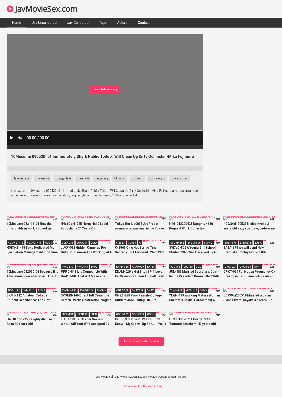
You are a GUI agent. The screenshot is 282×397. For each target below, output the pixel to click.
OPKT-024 (230, 266)
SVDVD (208, 242)
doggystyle (63, 178)
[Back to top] (267, 383)
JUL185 (188, 266)
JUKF (94, 242)
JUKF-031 (67, 242)
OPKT (257, 266)
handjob (83, 178)
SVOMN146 (87, 290)
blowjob (119, 178)
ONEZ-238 (122, 290)
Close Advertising (105, 89)
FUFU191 (82, 314)
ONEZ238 (137, 290)
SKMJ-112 (14, 290)
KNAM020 (138, 266)
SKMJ (41, 290)
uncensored (180, 178)
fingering (101, 178)
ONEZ (150, 290)
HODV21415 (34, 242)
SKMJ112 (29, 290)
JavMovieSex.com (45, 8)
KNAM (150, 266)
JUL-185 (175, 266)
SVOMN (101, 290)
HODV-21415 (15, 242)
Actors (122, 23)
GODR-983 (122, 314)
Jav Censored (78, 23)
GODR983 (138, 314)
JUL (198, 266)
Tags (103, 23)
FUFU (94, 314)
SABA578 (245, 242)
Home (16, 23)
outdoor (137, 178)
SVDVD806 (194, 242)
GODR (150, 314)
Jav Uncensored (44, 23)
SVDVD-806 (177, 242)
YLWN (203, 290)
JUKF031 (82, 242)
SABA (258, 242)
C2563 (132, 242)
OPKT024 (245, 266)
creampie (42, 178)
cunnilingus (157, 178)
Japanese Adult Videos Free (142, 386)
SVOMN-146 (69, 290)
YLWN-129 (176, 290)
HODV (48, 242)
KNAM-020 (122, 266)
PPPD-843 (68, 266)
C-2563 (120, 242)
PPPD (94, 266)
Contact (144, 23)
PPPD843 (82, 266)
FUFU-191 (67, 314)
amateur (23, 178)
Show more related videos (141, 341)
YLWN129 (191, 290)
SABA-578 (230, 242)
